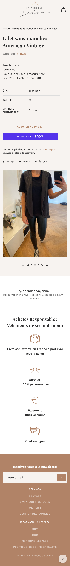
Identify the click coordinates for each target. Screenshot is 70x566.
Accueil (7, 28)
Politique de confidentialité (35, 547)
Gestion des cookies (35, 513)
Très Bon (34, 90)
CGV (35, 529)
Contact (35, 496)
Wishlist (35, 507)
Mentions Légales (35, 541)
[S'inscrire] (61, 477)
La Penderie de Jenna (40, 555)
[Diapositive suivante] (47, 265)
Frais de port (49, 149)
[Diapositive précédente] (23, 265)
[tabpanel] (35, 213)
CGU (35, 535)
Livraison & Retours (35, 501)
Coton (33, 110)
